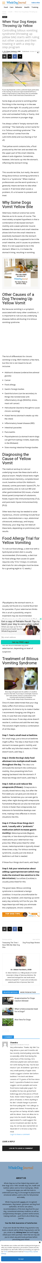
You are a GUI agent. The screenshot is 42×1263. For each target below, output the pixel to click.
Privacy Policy (28, 1252)
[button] (40, 1242)
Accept (21, 1259)
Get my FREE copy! (20, 642)
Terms (6, 1252)
